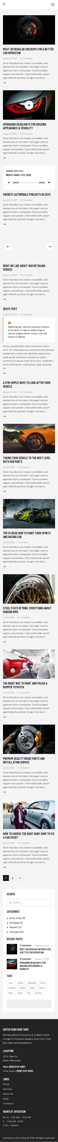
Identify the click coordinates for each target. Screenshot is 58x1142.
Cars (11, 983)
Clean (20, 983)
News (23, 988)
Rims (11, 993)
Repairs (14, 927)
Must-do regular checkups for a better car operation (28, 51)
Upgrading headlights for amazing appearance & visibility (24, 126)
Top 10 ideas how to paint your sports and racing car (27, 535)
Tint (28, 993)
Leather (12, 988)
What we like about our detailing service (24, 267)
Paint (32, 988)
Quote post (10, 309)
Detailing (14, 922)
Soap (20, 993)
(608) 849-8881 (17, 1066)
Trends (38, 993)
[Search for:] (29, 902)
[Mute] (49, 182)
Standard (15, 931)
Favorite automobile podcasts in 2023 (26, 194)
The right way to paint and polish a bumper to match (25, 685)
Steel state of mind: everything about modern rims (27, 610)
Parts (41, 988)
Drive (43, 983)
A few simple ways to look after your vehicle (26, 384)
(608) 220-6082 (25, 1070)
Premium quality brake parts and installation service (24, 760)
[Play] (9, 182)
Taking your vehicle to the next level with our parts (27, 459)
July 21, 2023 (8, 467)
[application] (29, 182)
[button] (8, 246)
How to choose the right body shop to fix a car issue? (28, 835)
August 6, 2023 (10, 58)
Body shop (15, 918)
